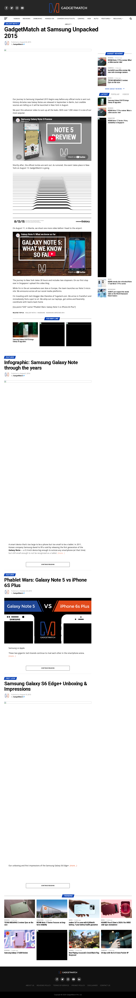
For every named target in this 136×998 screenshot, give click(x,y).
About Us (30, 985)
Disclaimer (92, 985)
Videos (17, 19)
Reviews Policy (44, 985)
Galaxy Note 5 (31, 312)
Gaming (81, 19)
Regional (117, 19)
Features (105, 19)
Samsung (41, 312)
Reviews (26, 19)
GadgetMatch (18, 44)
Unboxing (37, 19)
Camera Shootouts (66, 19)
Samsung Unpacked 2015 (55, 312)
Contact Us (105, 985)
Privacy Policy (78, 985)
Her (89, 19)
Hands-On (49, 19)
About (68, 24)
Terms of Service (61, 985)
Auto (96, 19)
